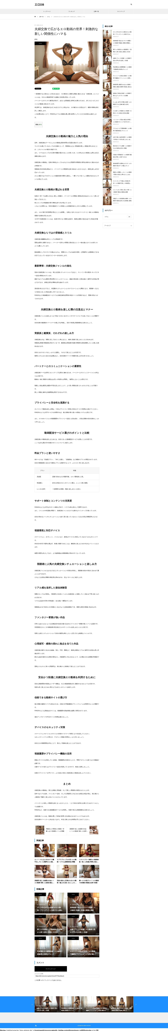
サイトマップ (121, 11)
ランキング (72, 11)
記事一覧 (96, 11)
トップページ (47, 11)
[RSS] (36, 1025)
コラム (40, 43)
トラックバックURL (39, 973)
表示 (40, 124)
